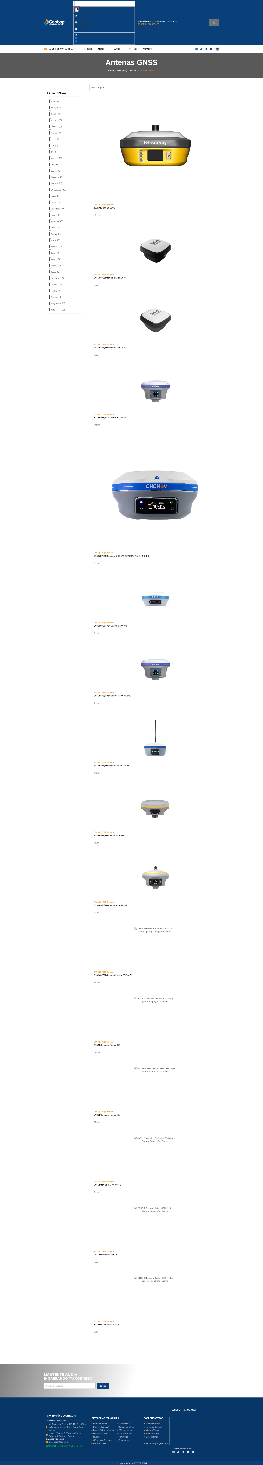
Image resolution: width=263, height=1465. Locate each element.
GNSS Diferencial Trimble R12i (107, 1115)
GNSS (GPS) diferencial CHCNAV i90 (110, 417)
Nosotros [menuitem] (133, 49)
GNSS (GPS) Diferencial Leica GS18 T (110, 347)
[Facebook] (192, 1452)
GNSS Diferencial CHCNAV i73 (107, 1185)
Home (111, 70)
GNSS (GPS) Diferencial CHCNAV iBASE (111, 765)
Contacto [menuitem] (147, 49)
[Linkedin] (206, 49)
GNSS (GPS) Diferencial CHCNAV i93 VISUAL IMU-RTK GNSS (121, 556)
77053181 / (64, 1446)
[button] (75, 49)
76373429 (77, 1446)
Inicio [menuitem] (89, 49)
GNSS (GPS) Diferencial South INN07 (110, 905)
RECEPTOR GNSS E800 (104, 208)
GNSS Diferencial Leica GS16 (107, 1324)
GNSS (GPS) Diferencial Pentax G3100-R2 (113, 975)
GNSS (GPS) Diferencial (126, 70)
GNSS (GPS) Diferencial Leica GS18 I (110, 278)
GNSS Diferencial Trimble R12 (107, 1045)
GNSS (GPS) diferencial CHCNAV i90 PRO (113, 696)
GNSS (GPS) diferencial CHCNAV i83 (110, 626)
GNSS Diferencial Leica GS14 (107, 1254)
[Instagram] (196, 49)
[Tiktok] (201, 49)
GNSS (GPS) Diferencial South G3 (109, 835)
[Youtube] (211, 49)
